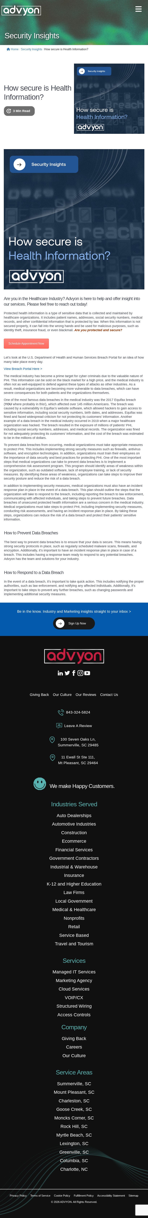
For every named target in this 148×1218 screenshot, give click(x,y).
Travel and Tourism (74, 943)
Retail (74, 926)
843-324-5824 (78, 712)
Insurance (74, 875)
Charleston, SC (74, 1100)
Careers (74, 1046)
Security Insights (31, 49)
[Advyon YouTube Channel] (87, 673)
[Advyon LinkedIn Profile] (61, 673)
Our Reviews (86, 695)
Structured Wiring (74, 1006)
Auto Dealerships (74, 815)
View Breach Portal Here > (23, 369)
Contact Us (109, 695)
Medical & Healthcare (74, 909)
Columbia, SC (74, 1160)
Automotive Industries (74, 823)
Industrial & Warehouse (74, 866)
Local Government (74, 901)
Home (15, 49)
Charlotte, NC (74, 1169)
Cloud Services (74, 988)
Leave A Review (78, 726)
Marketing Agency (74, 980)
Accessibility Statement (111, 1195)
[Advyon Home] (74, 656)
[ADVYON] (21, 10)
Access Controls (74, 1014)
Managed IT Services (74, 971)
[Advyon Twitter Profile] (67, 673)
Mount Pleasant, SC (74, 1092)
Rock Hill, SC (74, 1126)
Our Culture (62, 695)
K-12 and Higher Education (74, 883)
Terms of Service (40, 1195)
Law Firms (74, 892)
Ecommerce (74, 841)
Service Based (74, 935)
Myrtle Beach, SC (74, 1134)
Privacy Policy (18, 1195)
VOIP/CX (74, 997)
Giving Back (39, 695)
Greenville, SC (74, 1152)
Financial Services (74, 849)
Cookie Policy (62, 1195)
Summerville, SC (74, 1083)
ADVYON (66, 1201)
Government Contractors (74, 858)
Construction (74, 832)
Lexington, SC (74, 1143)
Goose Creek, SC (74, 1109)
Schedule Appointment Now (26, 343)
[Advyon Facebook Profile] (74, 673)
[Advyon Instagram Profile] (80, 673)
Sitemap (133, 1195)
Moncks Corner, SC (74, 1117)
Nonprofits (74, 918)
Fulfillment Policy (84, 1195)
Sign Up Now (77, 623)
